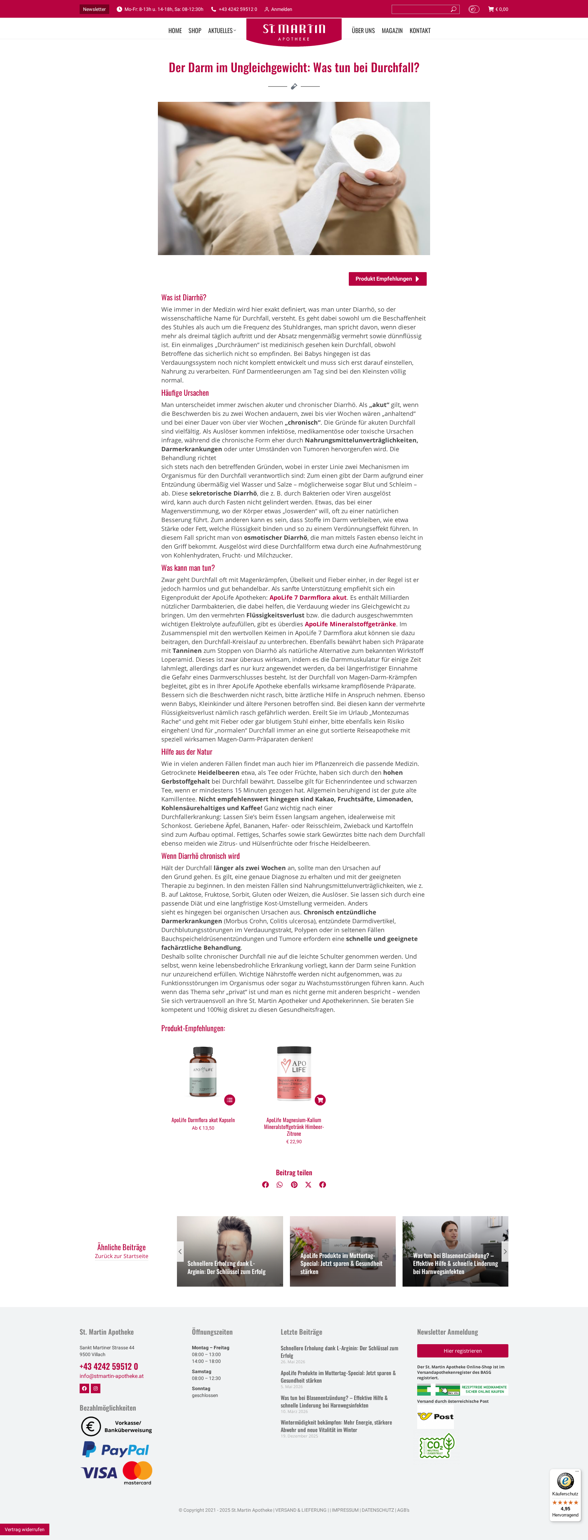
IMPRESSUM (345, 1510)
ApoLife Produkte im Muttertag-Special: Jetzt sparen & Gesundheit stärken (341, 1263)
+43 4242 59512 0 (238, 9)
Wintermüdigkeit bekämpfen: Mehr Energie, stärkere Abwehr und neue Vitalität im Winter (336, 1426)
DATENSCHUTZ (377, 1510)
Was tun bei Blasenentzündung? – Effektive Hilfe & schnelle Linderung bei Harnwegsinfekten (455, 1263)
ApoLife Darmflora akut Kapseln (203, 1120)
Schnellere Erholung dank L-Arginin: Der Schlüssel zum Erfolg (226, 1267)
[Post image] (230, 1251)
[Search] (453, 9)
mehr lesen (205, 1284)
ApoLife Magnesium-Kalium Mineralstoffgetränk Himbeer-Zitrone (294, 1126)
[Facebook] (84, 1388)
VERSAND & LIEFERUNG (301, 1510)
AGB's (403, 1510)
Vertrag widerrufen (25, 1529)
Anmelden (281, 9)
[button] (265, 1185)
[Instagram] (95, 1388)
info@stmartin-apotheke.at (112, 1376)
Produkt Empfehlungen (384, 279)
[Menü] (577, 1473)
